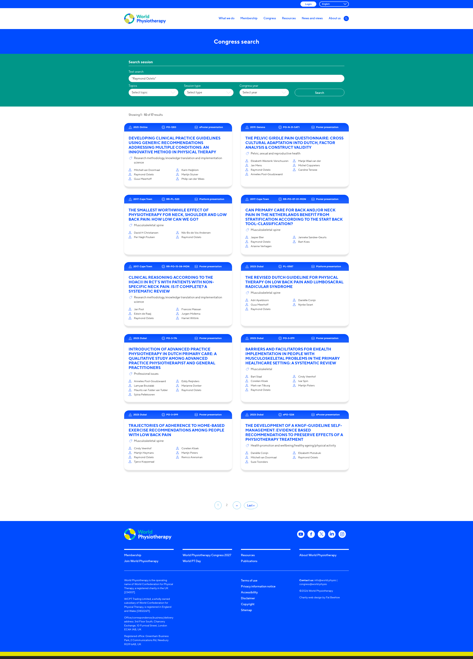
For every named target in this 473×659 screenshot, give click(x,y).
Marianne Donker (191, 385)
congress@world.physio (313, 584)
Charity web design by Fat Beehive (319, 597)
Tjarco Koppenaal (144, 461)
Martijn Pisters (306, 385)
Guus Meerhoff (143, 178)
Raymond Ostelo (144, 174)
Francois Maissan (191, 309)
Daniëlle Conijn (307, 300)
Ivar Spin (303, 380)
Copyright (247, 604)
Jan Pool (139, 309)
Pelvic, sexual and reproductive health (275, 153)
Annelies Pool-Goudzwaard (267, 174)
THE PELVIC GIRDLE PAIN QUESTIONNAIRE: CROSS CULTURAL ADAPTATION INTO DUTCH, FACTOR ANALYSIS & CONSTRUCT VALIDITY (294, 143)
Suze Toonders (259, 461)
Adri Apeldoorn (260, 300)
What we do (226, 18)
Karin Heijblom (190, 169)
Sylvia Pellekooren (144, 394)
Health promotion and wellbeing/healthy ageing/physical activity (293, 445)
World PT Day (192, 561)
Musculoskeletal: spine (149, 225)
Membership (249, 18)
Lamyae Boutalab (144, 385)
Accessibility (249, 592)
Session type (192, 85)
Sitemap (246, 610)
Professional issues (146, 373)
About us (335, 18)
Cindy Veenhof (307, 376)
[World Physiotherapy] (145, 19)
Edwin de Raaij (142, 313)
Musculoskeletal (261, 369)
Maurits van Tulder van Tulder (151, 390)
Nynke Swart (305, 304)
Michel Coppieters (309, 165)
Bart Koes (304, 241)
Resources (289, 18)
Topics (133, 85)
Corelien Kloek (259, 380)
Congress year (248, 85)
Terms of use (249, 580)
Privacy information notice (258, 586)
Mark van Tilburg (260, 385)
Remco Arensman (192, 457)
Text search (136, 71)
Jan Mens (256, 165)
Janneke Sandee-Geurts (312, 237)
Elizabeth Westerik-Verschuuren (269, 160)
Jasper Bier (257, 237)
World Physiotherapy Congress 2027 (207, 555)
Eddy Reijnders (190, 381)
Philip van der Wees (192, 178)
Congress (269, 18)
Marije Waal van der (309, 160)
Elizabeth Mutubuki (309, 452)
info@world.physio (325, 580)
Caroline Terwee (307, 169)
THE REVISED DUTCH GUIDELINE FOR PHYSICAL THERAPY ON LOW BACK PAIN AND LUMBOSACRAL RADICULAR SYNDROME (294, 282)
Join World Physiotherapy (141, 561)
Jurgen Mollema (190, 313)
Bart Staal (256, 376)
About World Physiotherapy (317, 555)
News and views (312, 18)
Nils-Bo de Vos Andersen (196, 232)
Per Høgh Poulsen (144, 237)
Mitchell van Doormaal (147, 169)
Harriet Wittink (190, 318)
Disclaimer (248, 598)
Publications (249, 561)
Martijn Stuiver (189, 174)
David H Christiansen (146, 232)
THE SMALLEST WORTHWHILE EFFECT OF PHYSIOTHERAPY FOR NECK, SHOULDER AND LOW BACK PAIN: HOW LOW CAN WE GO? (178, 215)
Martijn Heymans (144, 452)
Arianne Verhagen (261, 246)
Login (308, 4)
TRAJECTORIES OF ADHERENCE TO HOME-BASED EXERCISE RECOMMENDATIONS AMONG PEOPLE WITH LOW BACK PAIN (177, 430)
